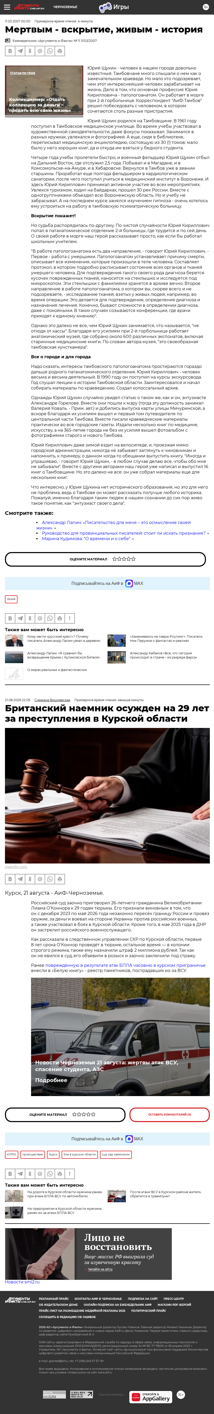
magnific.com (16, 867)
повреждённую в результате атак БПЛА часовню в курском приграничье (125, 965)
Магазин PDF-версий (174, 1305)
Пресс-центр (174, 1299)
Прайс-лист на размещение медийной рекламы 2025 (82, 1311)
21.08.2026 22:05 (17, 700)
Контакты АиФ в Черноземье (98, 1299)
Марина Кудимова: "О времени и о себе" (86, 538)
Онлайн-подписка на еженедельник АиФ (118, 1305)
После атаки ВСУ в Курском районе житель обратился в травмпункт (165, 1194)
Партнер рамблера (111, 1394)
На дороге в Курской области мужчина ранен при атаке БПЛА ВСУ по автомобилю (64, 1194)
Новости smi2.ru (22, 1281)
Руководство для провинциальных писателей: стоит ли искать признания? (124, 533)
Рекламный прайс (54, 1299)
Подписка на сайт (143, 1299)
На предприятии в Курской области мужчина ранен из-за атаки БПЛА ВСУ (64, 1211)
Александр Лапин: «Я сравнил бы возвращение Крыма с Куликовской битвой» (63, 655)
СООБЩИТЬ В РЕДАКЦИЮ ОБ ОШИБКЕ (67, 1317)
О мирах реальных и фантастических (57, 670)
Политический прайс (148, 1311)
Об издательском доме (58, 1305)
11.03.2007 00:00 (17, 21)
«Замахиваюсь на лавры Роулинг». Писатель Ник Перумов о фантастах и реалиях (166, 639)
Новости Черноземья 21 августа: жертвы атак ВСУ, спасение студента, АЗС (106, 1065)
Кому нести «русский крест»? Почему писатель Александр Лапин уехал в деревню (63, 639)
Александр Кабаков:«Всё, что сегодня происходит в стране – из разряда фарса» (163, 655)
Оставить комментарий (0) (169, 1114)
